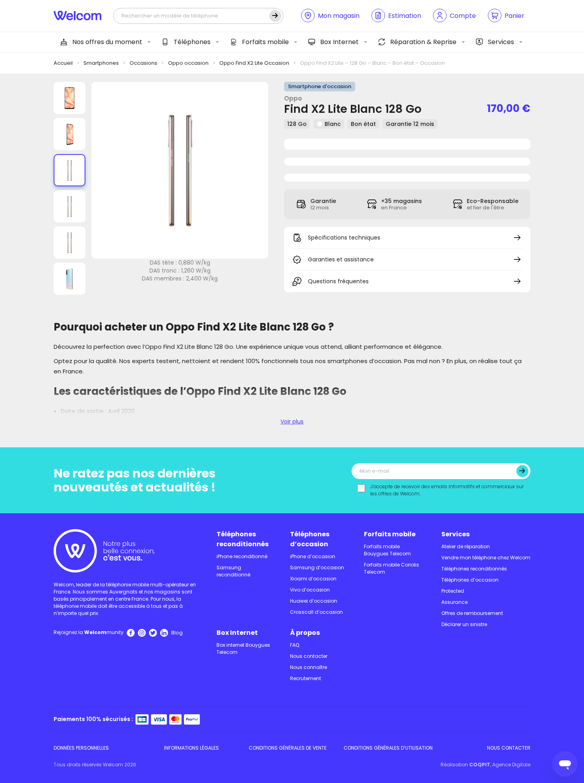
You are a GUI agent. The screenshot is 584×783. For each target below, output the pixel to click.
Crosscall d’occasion (316, 612)
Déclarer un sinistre (464, 624)
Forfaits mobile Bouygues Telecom (387, 550)
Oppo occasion (188, 63)
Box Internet (339, 41)
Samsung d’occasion (317, 567)
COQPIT (479, 764)
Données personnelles (81, 747)
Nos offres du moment (107, 41)
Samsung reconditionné (233, 571)
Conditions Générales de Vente (288, 747)
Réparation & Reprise (423, 41)
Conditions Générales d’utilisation (388, 747)
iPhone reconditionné (242, 556)
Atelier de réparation (465, 546)
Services (501, 41)
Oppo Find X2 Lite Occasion (254, 63)
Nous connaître (308, 667)
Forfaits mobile (265, 41)
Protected (452, 591)
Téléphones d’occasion (309, 539)
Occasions (143, 63)
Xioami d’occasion (313, 578)
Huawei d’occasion (313, 600)
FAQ (294, 645)
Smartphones (101, 63)
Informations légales (191, 747)
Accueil (63, 63)
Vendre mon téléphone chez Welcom (485, 557)
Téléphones (192, 41)
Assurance (454, 602)
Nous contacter (308, 656)
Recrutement (305, 678)
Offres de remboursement (472, 613)
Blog (177, 632)
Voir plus (292, 421)
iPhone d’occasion (312, 556)
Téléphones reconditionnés (243, 539)
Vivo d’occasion (310, 589)
